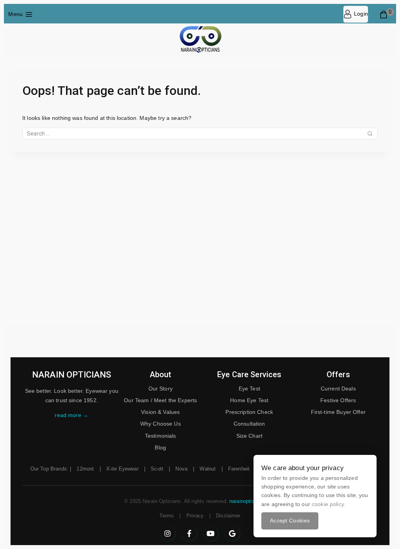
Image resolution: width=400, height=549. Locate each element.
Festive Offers (338, 400)
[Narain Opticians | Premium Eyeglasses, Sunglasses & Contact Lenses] (200, 39)
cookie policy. (328, 504)
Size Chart (249, 436)
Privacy (195, 516)
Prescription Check (249, 412)
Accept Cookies (290, 520)
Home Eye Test (249, 400)
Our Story (160, 388)
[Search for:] (200, 133)
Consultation (249, 424)
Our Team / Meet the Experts (160, 400)
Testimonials (160, 436)
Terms (166, 516)
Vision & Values (160, 412)
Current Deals (338, 388)
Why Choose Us (160, 424)
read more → (71, 415)
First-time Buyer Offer (338, 412)
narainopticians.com (252, 501)
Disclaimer (228, 516)
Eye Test (249, 388)
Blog (160, 447)
